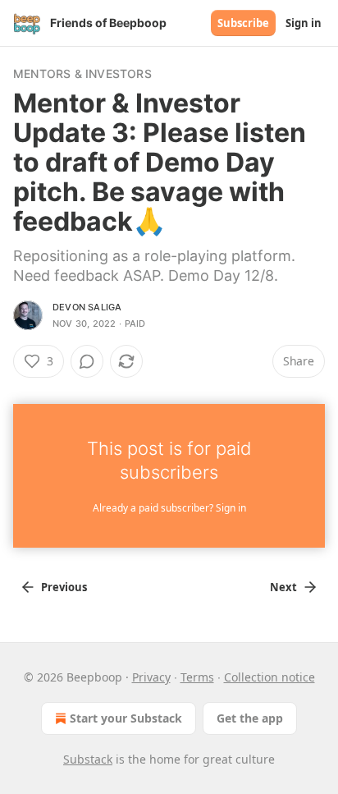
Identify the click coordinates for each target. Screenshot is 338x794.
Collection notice (269, 677)
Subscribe (243, 23)
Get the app (250, 718)
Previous (64, 587)
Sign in (303, 23)
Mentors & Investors (82, 73)
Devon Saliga (87, 307)
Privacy (151, 677)
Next (283, 587)
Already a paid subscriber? (169, 508)
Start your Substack (126, 718)
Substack (87, 759)
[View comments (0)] (87, 361)
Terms (197, 677)
